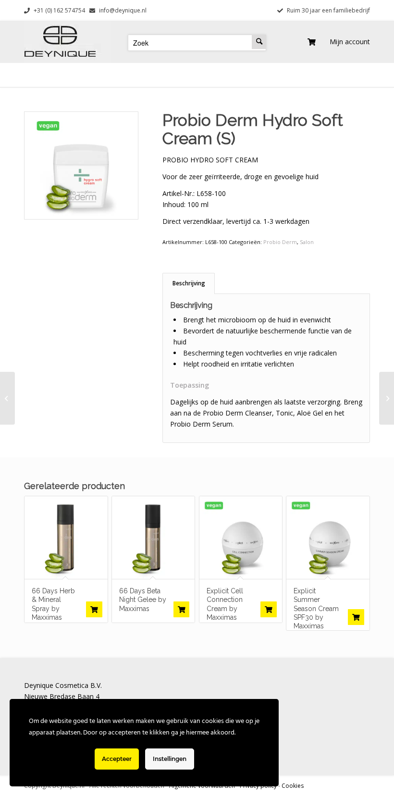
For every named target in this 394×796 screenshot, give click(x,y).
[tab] (188, 283)
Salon (307, 241)
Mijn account (350, 41)
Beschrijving (188, 283)
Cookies (293, 786)
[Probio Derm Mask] (7, 398)
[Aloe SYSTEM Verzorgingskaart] (386, 398)
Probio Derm (280, 241)
